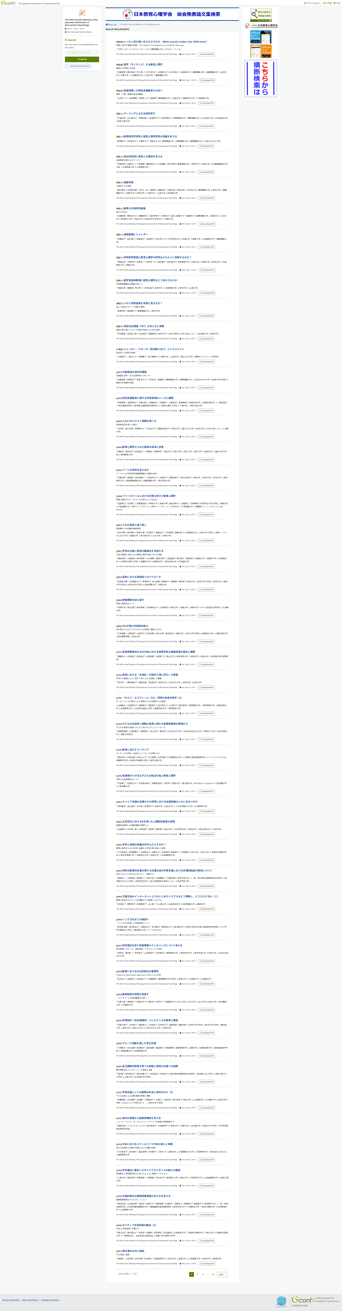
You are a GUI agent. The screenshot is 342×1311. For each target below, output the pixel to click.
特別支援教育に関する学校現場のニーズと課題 (147, 398)
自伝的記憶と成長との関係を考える (143, 156)
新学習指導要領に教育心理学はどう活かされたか (150, 280)
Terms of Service (10, 1299)
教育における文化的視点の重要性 (140, 971)
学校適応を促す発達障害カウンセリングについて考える (152, 945)
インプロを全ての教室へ (135, 919)
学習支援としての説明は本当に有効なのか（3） (148, 1092)
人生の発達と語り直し (134, 524)
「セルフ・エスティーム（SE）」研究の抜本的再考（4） (152, 697)
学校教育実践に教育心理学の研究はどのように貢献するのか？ (158, 257)
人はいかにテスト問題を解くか (139, 420)
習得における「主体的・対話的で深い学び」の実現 (150, 674)
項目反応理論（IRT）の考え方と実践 (144, 326)
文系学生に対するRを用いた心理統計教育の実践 (148, 821)
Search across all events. (80, 66)
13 (213, 1274)
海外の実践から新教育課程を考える (141, 1118)
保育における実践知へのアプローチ (141, 577)
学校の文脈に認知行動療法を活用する (143, 550)
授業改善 (128, 182)
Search (72, 40)
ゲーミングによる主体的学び (139, 113)
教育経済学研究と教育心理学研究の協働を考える (150, 136)
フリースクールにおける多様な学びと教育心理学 (149, 495)
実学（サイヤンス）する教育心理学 (143, 64)
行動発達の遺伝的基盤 (134, 372)
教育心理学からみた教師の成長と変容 (143, 447)
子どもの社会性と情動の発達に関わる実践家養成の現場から (155, 723)
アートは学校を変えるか (135, 469)
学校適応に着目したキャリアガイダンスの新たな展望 (151, 1170)
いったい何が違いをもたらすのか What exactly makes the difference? (165, 41)
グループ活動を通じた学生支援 (139, 1043)
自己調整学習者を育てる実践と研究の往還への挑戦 (150, 1066)
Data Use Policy (30, 1299)
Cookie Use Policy (50, 1299)
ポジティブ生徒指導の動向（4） (139, 1225)
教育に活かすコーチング (135, 749)
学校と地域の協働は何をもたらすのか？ (144, 844)
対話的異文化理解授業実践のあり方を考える (146, 1196)
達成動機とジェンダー (136, 234)
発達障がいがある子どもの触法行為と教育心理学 (149, 775)
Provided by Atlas (300, 1305)
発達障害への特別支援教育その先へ (143, 90)
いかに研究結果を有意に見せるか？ (143, 303)
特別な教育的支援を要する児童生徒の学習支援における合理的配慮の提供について (167, 870)
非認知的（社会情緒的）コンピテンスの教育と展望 (150, 1020)
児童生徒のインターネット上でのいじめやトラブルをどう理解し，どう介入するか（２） (170, 896)
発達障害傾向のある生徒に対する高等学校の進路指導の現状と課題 (158, 651)
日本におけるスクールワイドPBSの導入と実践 (147, 1144)
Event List (112, 24)
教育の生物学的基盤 (134, 208)
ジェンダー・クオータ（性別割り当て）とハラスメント (154, 349)
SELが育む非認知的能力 (135, 625)
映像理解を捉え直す (133, 599)
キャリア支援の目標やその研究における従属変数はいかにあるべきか (160, 801)
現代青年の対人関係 (133, 1251)
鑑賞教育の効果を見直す (135, 994)
